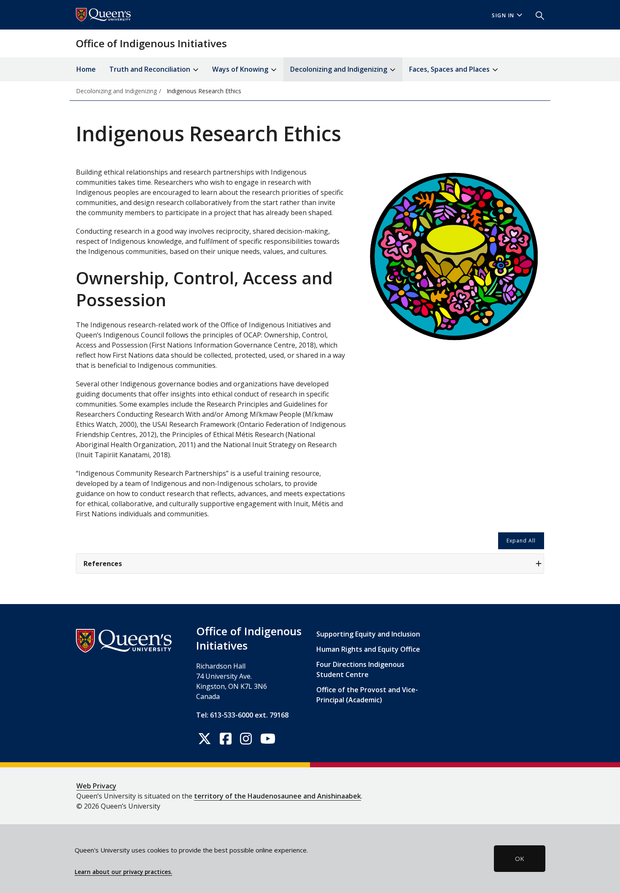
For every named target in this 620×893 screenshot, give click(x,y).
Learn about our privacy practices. (123, 872)
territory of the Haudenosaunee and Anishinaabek (277, 796)
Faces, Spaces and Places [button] (450, 69)
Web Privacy (96, 785)
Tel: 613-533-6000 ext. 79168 (242, 715)
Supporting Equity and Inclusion (368, 634)
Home (86, 69)
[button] (536, 15)
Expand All (521, 540)
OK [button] (519, 858)
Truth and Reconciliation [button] (150, 69)
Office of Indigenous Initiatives (151, 43)
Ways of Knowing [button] (241, 69)
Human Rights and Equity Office (368, 649)
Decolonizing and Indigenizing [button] (339, 69)
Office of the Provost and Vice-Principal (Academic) (367, 694)
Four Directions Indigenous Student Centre (360, 669)
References (103, 563)
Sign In (503, 15)
